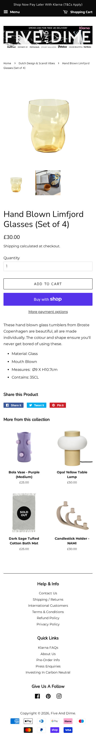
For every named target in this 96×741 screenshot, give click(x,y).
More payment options (48, 311)
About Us (48, 654)
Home (7, 63)
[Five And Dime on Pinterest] (48, 697)
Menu (14, 12)
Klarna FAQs (48, 647)
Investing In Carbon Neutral (48, 672)
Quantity (11, 258)
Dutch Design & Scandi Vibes (37, 63)
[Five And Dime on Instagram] (59, 697)
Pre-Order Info (48, 660)
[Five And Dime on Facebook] (37, 697)
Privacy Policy (48, 624)
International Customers (48, 605)
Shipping (11, 246)
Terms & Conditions (48, 612)
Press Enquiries (48, 666)
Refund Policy (48, 618)
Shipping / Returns (48, 599)
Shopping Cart (81, 12)
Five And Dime (63, 713)
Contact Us (48, 593)
